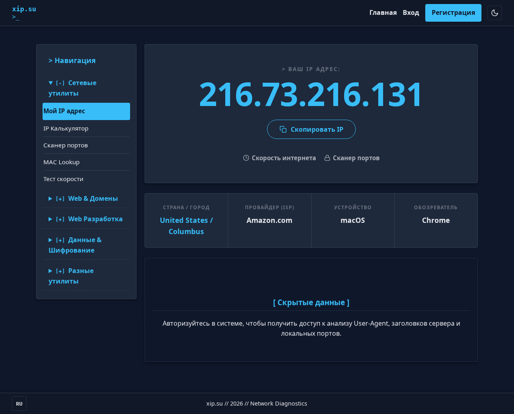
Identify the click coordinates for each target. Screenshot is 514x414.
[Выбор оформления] (494, 13)
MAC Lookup (61, 162)
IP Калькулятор (65, 128)
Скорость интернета (284, 158)
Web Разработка (95, 218)
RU (19, 404)
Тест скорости (63, 179)
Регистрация (453, 12)
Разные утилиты (71, 276)
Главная (383, 12)
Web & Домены (93, 198)
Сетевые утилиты (72, 88)
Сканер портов (65, 145)
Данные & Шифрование (75, 245)
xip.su (24, 12)
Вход (411, 12)
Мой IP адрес (64, 111)
